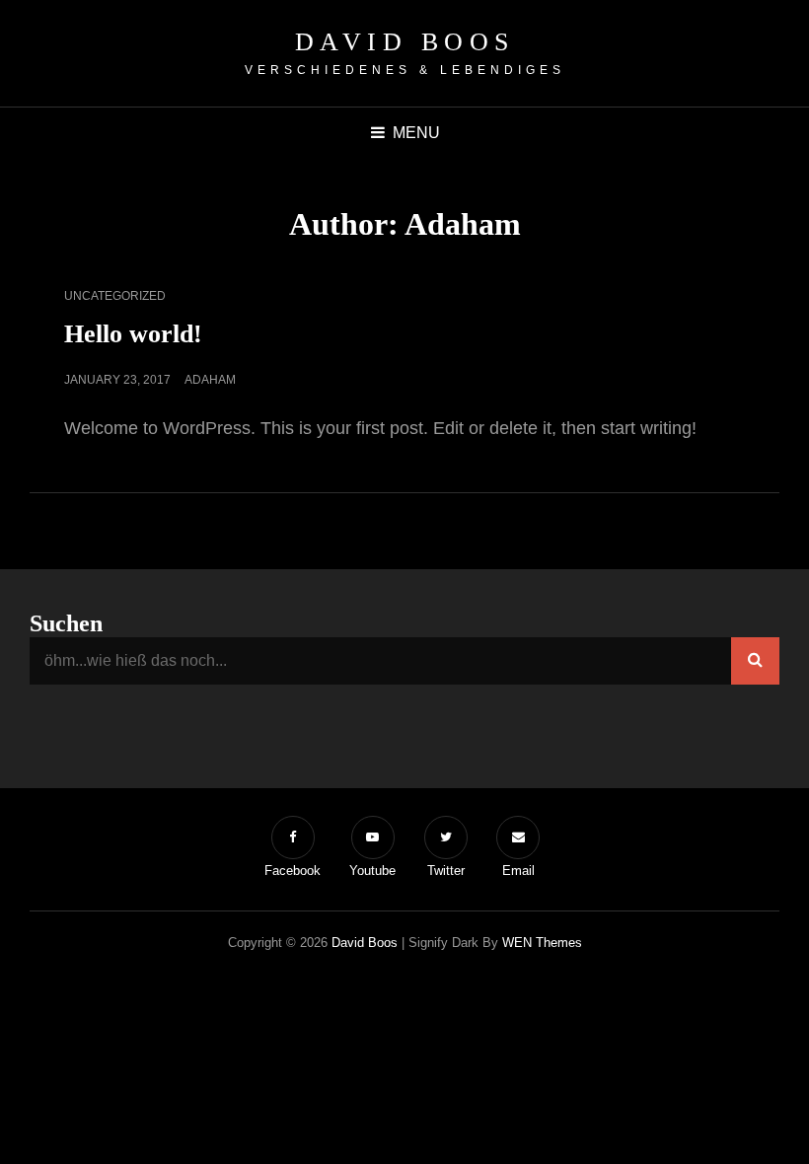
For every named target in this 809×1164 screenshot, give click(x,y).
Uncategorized (115, 296)
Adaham (210, 380)
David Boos (405, 42)
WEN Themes (542, 942)
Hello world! (133, 334)
